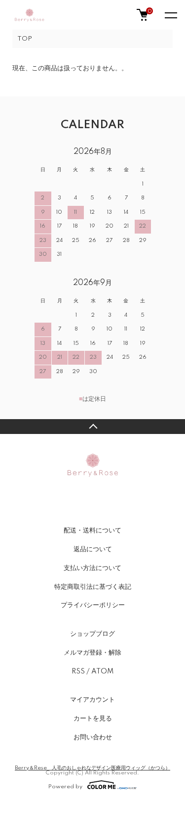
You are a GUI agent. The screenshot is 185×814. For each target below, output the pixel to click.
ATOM (102, 671)
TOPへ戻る (92, 426)
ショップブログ (92, 633)
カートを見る (93, 718)
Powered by (65, 786)
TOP (24, 39)
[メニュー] (170, 15)
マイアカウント (92, 699)
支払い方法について (92, 568)
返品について (93, 549)
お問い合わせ (93, 737)
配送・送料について (92, 530)
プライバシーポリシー (93, 605)
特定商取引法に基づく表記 (92, 586)
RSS (78, 671)
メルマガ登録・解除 (92, 652)
